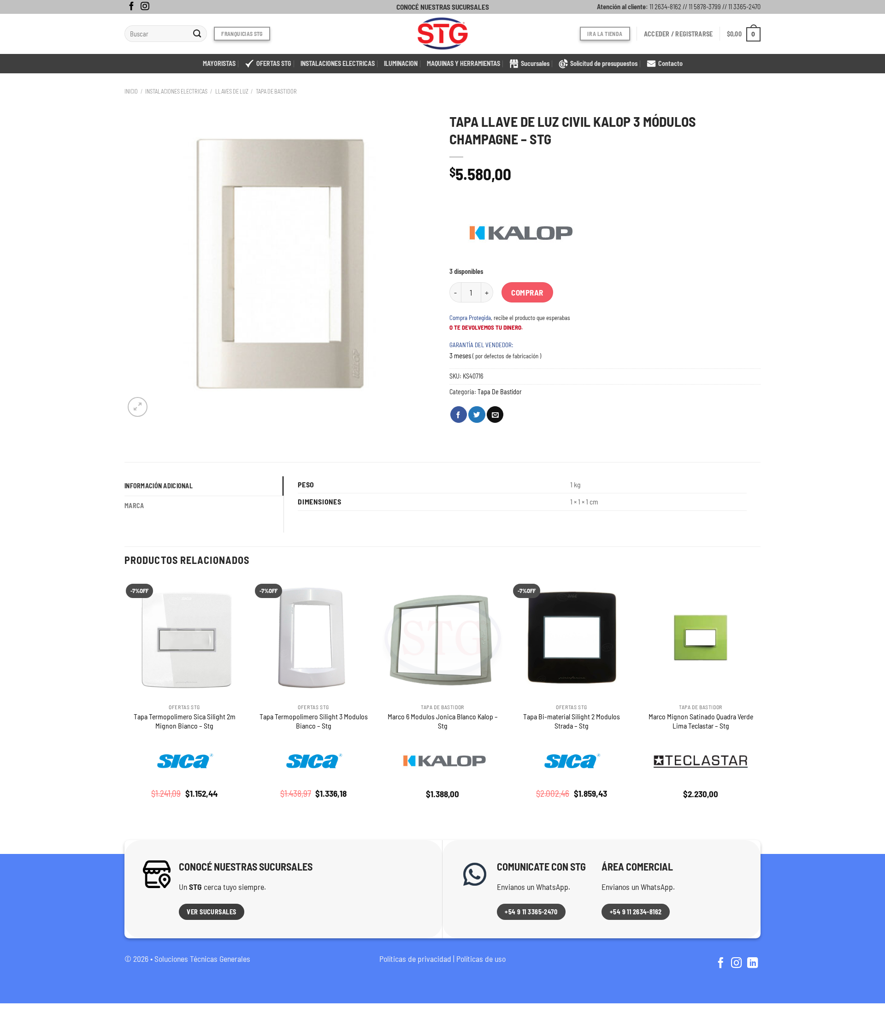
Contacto (670, 63)
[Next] (760, 697)
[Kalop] (518, 232)
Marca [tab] (134, 506)
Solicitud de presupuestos (603, 63)
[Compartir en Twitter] (476, 414)
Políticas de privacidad (415, 959)
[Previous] (125, 697)
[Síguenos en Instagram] (145, 7)
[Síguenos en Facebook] (131, 7)
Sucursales (535, 63)
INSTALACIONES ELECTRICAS (338, 63)
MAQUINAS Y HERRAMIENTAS (463, 63)
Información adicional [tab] (158, 486)
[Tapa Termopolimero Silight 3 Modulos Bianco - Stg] (313, 638)
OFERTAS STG (273, 63)
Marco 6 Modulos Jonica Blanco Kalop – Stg (443, 721)
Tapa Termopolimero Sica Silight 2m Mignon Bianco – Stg (185, 721)
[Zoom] (138, 407)
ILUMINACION (401, 63)
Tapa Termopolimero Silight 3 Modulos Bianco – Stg (314, 721)
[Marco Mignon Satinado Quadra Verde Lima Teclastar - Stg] (701, 638)
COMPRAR (527, 292)
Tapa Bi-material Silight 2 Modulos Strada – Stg (571, 721)
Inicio (131, 91)
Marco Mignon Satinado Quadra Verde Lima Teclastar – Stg (701, 721)
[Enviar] (197, 33)
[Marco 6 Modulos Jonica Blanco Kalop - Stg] (442, 638)
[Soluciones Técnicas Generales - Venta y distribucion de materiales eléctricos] (442, 34)
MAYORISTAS (219, 63)
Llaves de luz (231, 91)
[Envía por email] (495, 414)
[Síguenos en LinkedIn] (752, 964)
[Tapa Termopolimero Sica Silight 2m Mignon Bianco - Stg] (184, 638)
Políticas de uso (481, 959)
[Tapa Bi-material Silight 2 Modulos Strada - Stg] (571, 638)
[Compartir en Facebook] (458, 414)
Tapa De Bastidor (276, 91)
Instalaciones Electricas (176, 91)
